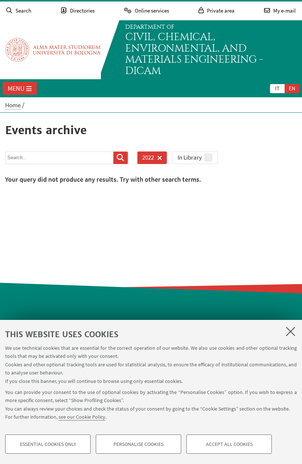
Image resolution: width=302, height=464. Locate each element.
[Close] (290, 331)
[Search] (120, 157)
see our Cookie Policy (82, 417)
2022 (145, 158)
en (292, 88)
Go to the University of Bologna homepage (53, 49)
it (277, 88)
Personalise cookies (138, 444)
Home (13, 105)
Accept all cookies (229, 444)
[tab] (277, 88)
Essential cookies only (48, 444)
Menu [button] (16, 88)
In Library (190, 157)
